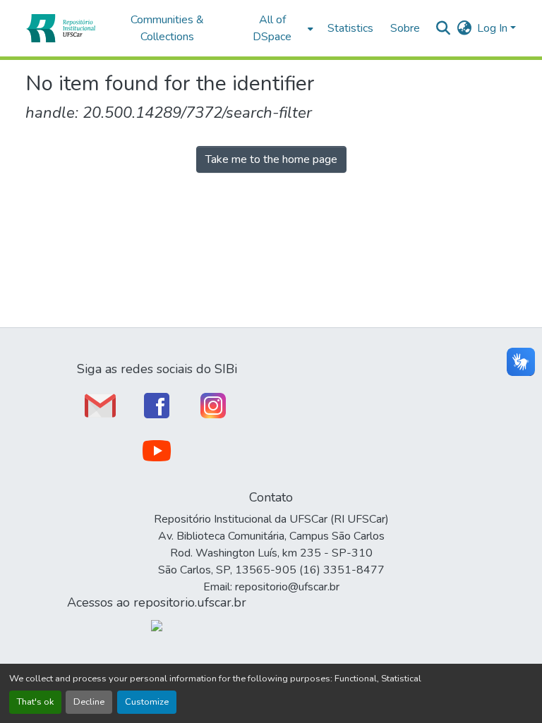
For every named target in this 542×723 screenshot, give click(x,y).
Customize (147, 701)
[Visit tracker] (156, 625)
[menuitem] (276, 28)
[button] (60, 28)
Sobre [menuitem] (405, 28)
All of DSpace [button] (272, 28)
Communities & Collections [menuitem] (167, 28)
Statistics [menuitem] (350, 28)
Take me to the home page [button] (271, 159)
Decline (88, 701)
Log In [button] (493, 28)
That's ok (35, 701)
